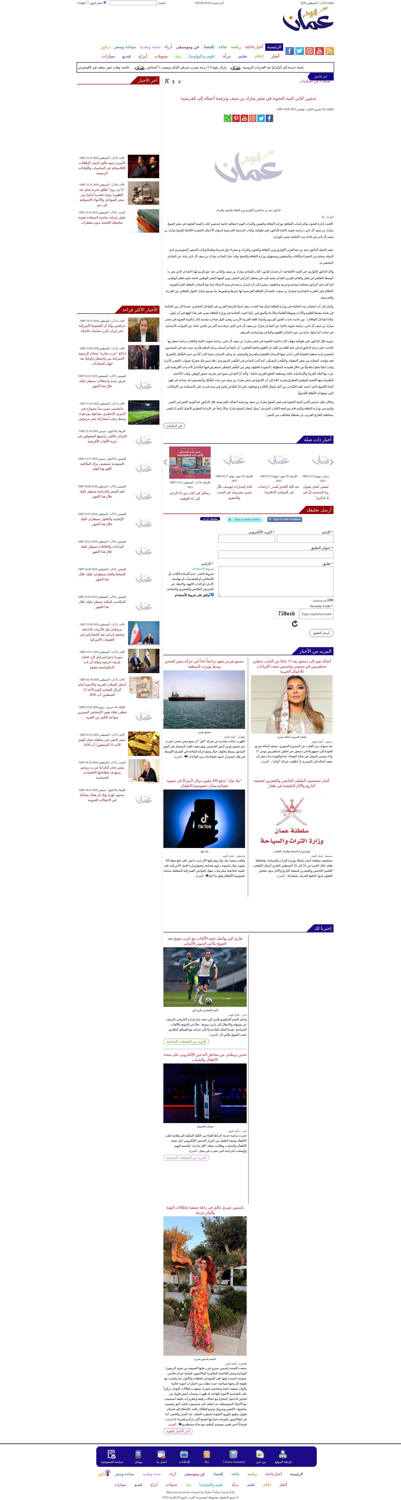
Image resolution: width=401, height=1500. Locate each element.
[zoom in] (167, 81)
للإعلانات (184, 1462)
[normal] (173, 81)
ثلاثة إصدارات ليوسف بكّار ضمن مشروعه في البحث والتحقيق (234, 492)
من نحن (261, 1462)
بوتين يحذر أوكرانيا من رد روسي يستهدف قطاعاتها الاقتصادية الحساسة (102, 772)
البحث (161, 3)
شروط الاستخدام (203, 568)
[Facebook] (284, 521)
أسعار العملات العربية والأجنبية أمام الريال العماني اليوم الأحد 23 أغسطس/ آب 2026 (102, 690)
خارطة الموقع (283, 1462)
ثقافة (326, 81)
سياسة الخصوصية (112, 1462)
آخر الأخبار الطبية (178, 1431)
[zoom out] (179, 81)
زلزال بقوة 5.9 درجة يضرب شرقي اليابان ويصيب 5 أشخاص (206, 67)
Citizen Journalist (234, 1462)
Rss (207, 1462)
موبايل (138, 1462)
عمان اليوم (96, 3)
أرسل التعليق (321, 633)
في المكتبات (309, 81)
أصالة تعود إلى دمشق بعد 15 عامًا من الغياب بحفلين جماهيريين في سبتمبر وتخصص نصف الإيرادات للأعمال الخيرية (292, 666)
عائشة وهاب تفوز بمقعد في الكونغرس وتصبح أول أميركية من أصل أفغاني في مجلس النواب (86, 67)
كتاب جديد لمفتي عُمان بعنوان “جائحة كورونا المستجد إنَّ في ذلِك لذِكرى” (323, 492)
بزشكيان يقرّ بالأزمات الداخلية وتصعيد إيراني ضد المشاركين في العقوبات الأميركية (102, 634)
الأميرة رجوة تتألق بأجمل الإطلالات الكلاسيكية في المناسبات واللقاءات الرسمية (102, 168)
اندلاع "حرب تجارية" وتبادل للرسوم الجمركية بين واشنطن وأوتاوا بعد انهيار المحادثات (102, 358)
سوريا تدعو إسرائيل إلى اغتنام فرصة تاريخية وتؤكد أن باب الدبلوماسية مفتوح (102, 662)
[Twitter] (244, 521)
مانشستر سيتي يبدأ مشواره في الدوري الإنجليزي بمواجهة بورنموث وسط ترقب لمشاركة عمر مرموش (102, 414)
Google (81, 3)
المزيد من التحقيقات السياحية (186, 1041)
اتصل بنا (162, 1462)
